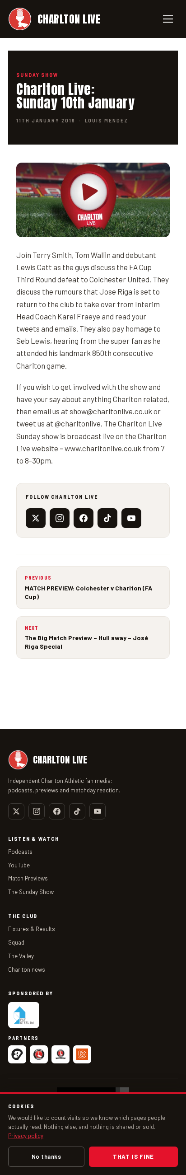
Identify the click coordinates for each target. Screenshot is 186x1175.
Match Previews (28, 878)
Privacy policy (25, 1135)
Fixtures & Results (31, 928)
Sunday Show (37, 74)
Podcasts (20, 851)
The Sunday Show (31, 891)
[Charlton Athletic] (39, 1054)
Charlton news (26, 969)
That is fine (133, 1156)
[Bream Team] (82, 1054)
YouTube (19, 865)
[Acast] (17, 1054)
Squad (16, 942)
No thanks (46, 1156)
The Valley (21, 956)
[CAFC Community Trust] (60, 1054)
